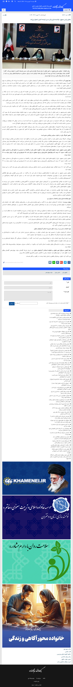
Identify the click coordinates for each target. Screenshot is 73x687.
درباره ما (38, 678)
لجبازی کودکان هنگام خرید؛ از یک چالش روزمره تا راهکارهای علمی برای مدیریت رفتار (60, 345)
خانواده (66, 10)
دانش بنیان (57, 272)
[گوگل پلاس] (9, 1)
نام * (67, 282)
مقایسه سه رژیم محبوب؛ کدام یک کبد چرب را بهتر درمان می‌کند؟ (60, 322)
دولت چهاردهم (49, 272)
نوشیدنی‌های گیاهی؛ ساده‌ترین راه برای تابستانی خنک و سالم (61, 392)
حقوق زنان (64, 272)
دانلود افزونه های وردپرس (64, 654)
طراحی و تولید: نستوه (36, 685)
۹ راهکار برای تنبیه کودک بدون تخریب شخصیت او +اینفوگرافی (61, 376)
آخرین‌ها (67, 310)
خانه (44, 678)
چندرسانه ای (31, 678)
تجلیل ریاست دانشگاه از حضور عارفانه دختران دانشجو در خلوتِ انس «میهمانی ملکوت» (61, 451)
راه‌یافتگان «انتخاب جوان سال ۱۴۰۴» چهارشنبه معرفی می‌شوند (61, 409)
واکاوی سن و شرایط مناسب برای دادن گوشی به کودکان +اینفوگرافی (61, 388)
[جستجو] (15, 1)
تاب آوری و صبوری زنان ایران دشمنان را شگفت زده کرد (61, 425)
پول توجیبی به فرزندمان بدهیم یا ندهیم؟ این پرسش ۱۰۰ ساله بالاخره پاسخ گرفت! (60, 351)
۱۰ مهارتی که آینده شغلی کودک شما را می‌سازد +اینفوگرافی (61, 384)
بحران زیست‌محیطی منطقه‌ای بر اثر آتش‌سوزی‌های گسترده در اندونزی (62, 438)
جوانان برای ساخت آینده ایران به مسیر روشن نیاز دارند (61, 359)
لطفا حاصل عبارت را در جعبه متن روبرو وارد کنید (57, 303)
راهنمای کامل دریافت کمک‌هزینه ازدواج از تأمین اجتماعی (60, 380)
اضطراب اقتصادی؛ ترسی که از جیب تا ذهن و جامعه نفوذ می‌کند (60, 396)
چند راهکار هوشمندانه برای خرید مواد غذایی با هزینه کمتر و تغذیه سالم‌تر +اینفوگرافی (60, 363)
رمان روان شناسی (66, 657)
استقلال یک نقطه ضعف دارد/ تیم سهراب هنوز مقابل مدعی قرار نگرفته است (60, 421)
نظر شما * (66, 292)
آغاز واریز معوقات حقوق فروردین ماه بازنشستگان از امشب (61, 332)
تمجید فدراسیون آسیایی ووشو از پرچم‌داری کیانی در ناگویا (60, 405)
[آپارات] (12, 1)
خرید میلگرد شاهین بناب (64, 662)
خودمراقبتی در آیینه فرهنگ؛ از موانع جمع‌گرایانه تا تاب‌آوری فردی (61, 368)
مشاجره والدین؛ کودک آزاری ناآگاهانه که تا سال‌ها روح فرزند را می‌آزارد (60, 318)
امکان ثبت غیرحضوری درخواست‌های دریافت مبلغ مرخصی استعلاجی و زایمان (60, 400)
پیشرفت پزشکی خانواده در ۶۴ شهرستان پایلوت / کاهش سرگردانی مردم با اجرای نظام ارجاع (60, 327)
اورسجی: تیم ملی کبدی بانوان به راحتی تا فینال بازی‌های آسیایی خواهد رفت (60, 417)
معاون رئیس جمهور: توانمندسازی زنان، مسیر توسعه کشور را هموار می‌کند (50, 19)
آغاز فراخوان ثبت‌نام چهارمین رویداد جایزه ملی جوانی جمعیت (60, 355)
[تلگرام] (6, 1)
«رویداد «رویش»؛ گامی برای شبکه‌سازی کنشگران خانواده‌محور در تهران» (61, 314)
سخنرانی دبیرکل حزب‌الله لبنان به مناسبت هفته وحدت (60, 433)
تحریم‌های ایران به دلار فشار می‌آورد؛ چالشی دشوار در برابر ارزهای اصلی (61, 442)
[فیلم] (3, 1)
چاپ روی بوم (67, 649)
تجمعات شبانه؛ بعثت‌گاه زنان (62, 348)
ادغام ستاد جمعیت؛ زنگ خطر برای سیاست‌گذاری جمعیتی (62, 413)
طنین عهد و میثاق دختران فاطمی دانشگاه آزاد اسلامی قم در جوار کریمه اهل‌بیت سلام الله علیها (60, 456)
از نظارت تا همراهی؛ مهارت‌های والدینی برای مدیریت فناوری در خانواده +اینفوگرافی (61, 446)
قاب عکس (68, 652)
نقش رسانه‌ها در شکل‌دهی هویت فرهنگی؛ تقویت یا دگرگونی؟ (60, 341)
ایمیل (67, 287)
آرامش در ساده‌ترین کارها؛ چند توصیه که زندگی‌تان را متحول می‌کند (60, 336)
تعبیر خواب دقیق (66, 659)
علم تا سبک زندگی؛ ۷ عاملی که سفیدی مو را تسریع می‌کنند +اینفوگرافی (60, 372)
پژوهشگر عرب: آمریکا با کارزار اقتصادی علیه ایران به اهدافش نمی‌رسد (60, 429)
